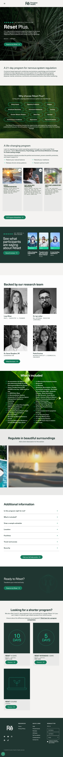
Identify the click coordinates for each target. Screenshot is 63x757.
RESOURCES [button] (22, 723)
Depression (33, 119)
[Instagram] (12, 736)
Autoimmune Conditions (14, 119)
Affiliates (35, 733)
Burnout (49, 114)
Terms (19, 726)
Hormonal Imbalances (35, 109)
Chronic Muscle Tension (18, 114)
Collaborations (36, 737)
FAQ (34, 726)
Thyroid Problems (50, 119)
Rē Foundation (36, 735)
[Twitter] (9, 736)
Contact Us (35, 739)
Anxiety (52, 109)
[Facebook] (5, 736)
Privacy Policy (21, 728)
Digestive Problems (33, 104)
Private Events (36, 728)
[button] (13, 44)
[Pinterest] (5, 740)
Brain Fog (36, 114)
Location (7, 529)
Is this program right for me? (14, 511)
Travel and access (10, 542)
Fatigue (49, 104)
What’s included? (10, 517)
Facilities (7, 535)
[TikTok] (9, 740)
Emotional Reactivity (14, 109)
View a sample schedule (13, 523)
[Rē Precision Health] (31, 3)
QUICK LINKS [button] (36, 723)
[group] (11, 189)
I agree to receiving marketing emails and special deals (53, 741)
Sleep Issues (15, 104)
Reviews (35, 731)
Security (7, 548)
